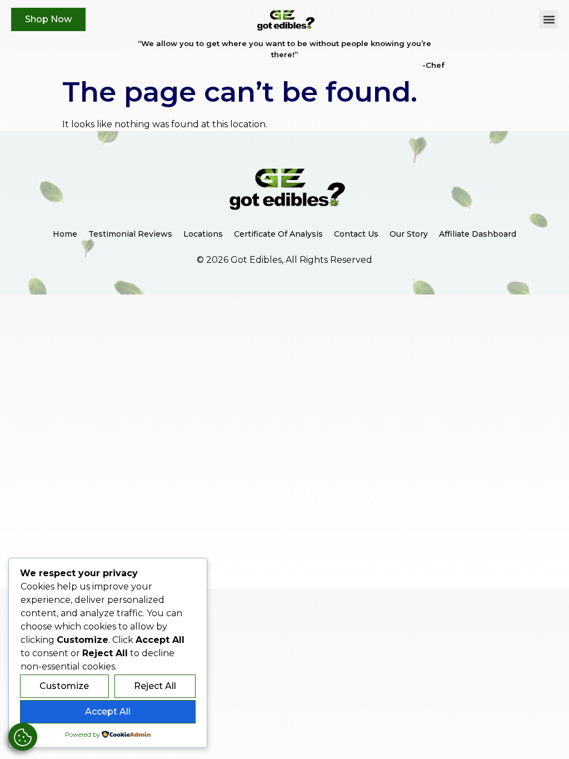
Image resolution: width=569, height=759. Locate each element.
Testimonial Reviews (130, 234)
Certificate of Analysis (278, 234)
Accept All (108, 711)
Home (65, 234)
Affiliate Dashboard (477, 234)
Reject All (155, 686)
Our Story (409, 234)
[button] (549, 19)
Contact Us (356, 234)
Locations (203, 234)
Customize (64, 686)
